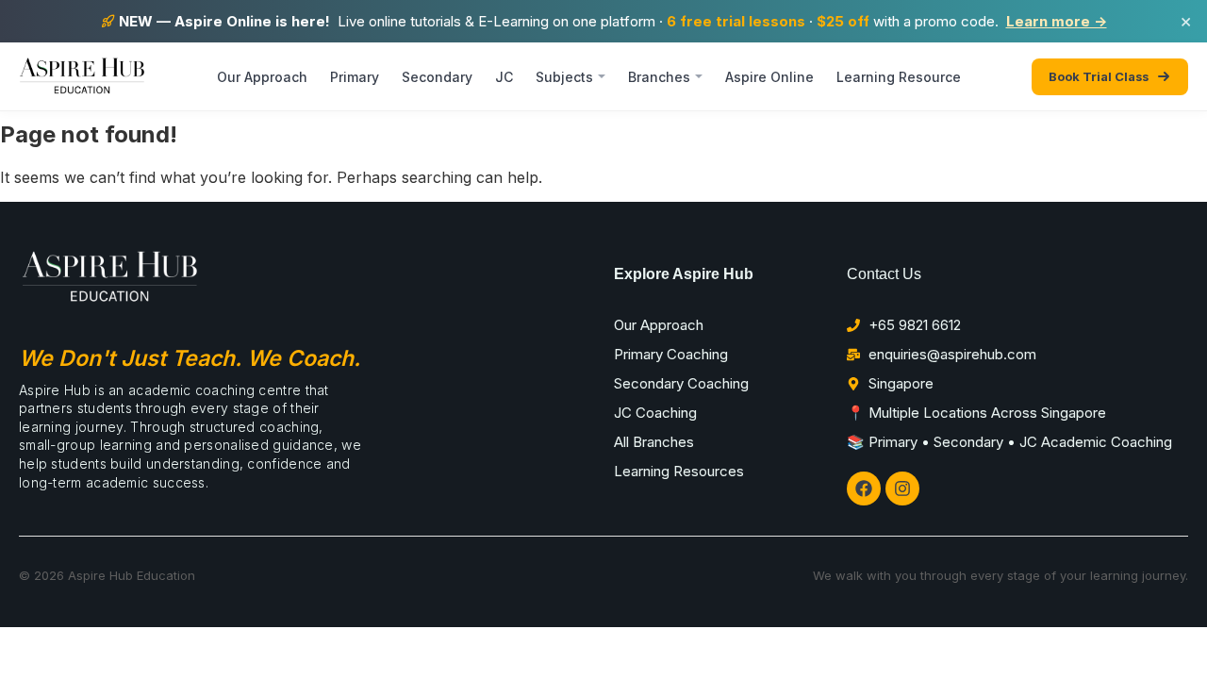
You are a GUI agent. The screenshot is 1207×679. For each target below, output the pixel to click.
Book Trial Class (1099, 76)
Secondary (437, 77)
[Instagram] (902, 488)
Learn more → (1056, 21)
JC (504, 77)
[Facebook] (864, 488)
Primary (354, 77)
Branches (659, 77)
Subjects (564, 77)
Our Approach (262, 77)
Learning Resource (898, 77)
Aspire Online (769, 77)
